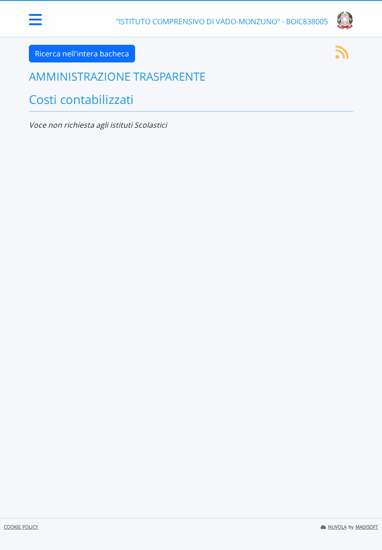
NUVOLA (337, 527)
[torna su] (363, 521)
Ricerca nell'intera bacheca (82, 53)
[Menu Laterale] (35, 22)
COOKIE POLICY (21, 527)
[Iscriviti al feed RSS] (341, 55)
